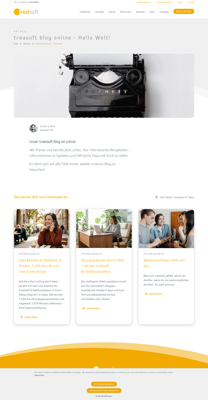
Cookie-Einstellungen (104, 396)
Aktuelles (140, 11)
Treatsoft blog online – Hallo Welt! (48, 44)
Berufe (112, 11)
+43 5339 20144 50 (164, 2)
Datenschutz (39, 375)
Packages (99, 11)
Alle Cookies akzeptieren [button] (104, 384)
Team (152, 11)
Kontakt (192, 2)
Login (180, 2)
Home (16, 44)
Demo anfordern (183, 11)
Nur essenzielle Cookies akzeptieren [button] (104, 390)
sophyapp (164, 11)
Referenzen (125, 11)
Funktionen (85, 11)
